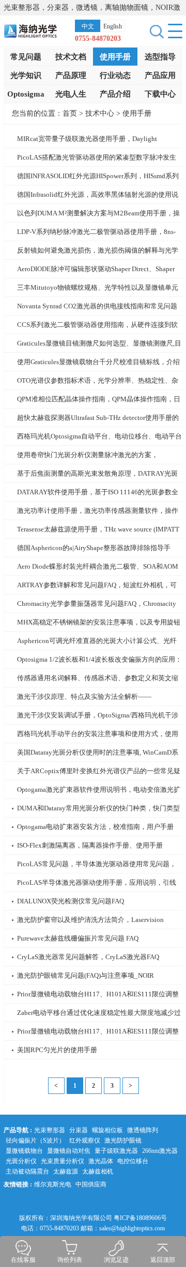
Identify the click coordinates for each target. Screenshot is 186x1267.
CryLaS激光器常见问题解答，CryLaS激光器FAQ (88, 957)
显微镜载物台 (24, 1150)
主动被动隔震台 (27, 1171)
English (112, 26)
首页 (70, 113)
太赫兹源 (65, 1171)
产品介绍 (115, 94)
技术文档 (70, 57)
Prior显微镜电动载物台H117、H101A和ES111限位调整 (98, 994)
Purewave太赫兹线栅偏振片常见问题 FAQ (77, 938)
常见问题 (25, 57)
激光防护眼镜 (123, 1140)
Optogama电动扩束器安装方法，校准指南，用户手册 (95, 827)
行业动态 (115, 75)
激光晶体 (100, 1161)
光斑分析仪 (21, 1161)
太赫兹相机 (97, 1171)
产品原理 (70, 75)
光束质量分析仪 (62, 1161)
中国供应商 (90, 1184)
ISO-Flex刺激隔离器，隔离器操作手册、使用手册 (90, 845)
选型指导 (160, 57)
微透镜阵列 (142, 1130)
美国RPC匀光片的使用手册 (57, 1050)
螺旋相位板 (107, 1130)
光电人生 (70, 94)
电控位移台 (132, 1161)
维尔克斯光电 (52, 1184)
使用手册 (115, 57)
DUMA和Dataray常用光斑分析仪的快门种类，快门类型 (98, 808)
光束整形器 (49, 1130)
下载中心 (160, 94)
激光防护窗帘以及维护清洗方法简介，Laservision (90, 920)
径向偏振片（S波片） (35, 1140)
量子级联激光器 (116, 1150)
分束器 (78, 1130)
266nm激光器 (160, 1150)
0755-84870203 (98, 38)
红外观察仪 (84, 1140)
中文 (88, 26)
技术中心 (99, 113)
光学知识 (25, 75)
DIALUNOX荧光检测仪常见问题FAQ (70, 901)
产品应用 (160, 75)
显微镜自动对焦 (68, 1150)
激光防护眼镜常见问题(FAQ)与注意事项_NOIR (85, 975)
